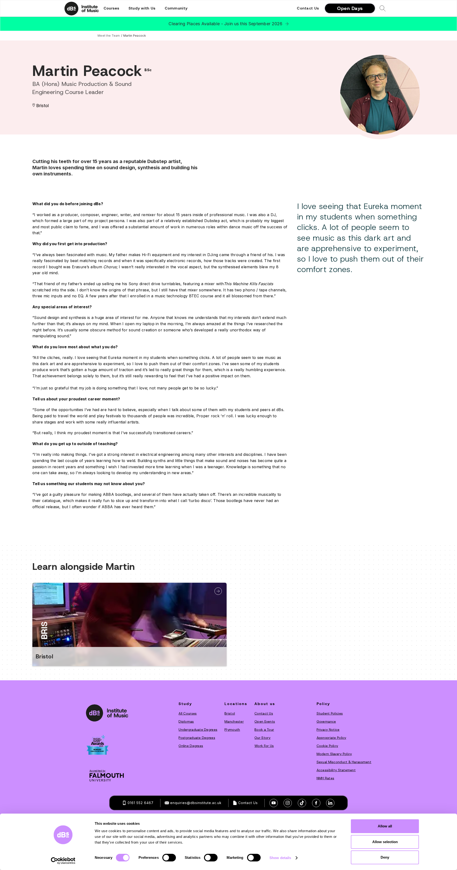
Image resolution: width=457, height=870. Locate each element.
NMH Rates (325, 778)
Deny (385, 857)
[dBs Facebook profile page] (316, 803)
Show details (280, 858)
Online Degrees (191, 746)
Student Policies (330, 713)
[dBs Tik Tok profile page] (302, 803)
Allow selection (385, 842)
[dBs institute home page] (107, 712)
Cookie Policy (327, 746)
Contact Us (308, 8)
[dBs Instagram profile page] (287, 803)
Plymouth (232, 729)
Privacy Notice (328, 729)
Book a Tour (264, 729)
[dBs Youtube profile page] (273, 803)
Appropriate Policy (331, 738)
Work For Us (264, 746)
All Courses (188, 713)
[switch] (169, 857)
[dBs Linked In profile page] (330, 803)
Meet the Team (109, 35)
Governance (326, 721)
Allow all (385, 826)
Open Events (264, 721)
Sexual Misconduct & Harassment (344, 762)
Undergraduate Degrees (198, 729)
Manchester (234, 721)
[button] (111, 8)
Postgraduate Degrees (197, 738)
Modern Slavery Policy (334, 754)
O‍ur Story (262, 738)
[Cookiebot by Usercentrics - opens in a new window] (63, 860)
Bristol (229, 713)
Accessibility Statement (336, 770)
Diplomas (186, 721)
